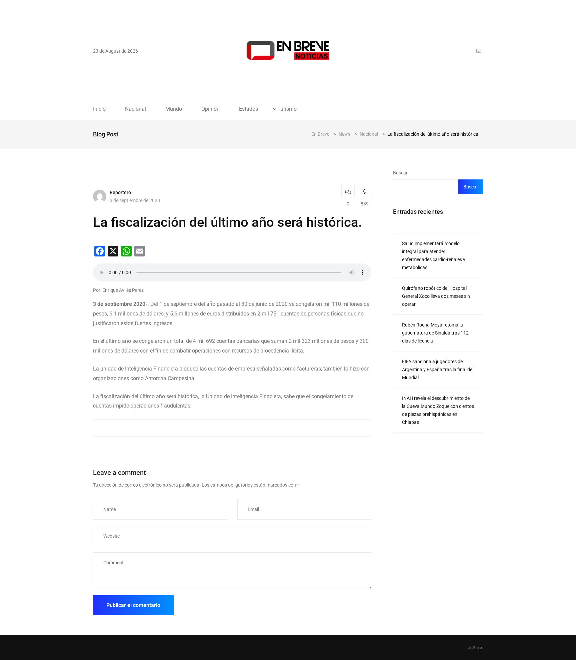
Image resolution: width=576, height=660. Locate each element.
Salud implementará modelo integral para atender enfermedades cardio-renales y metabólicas (433, 255)
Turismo (287, 109)
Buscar (400, 172)
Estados (248, 109)
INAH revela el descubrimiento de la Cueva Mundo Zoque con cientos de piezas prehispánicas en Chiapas (438, 410)
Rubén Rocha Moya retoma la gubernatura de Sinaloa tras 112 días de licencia (435, 333)
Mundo (173, 109)
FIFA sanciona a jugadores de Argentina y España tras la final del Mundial (437, 369)
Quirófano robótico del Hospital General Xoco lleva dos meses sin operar (436, 296)
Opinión (210, 109)
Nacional (135, 109)
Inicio (99, 109)
